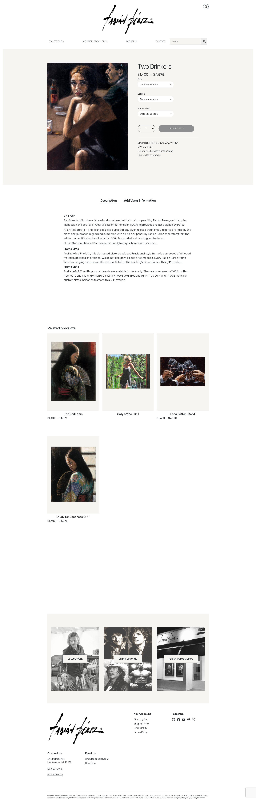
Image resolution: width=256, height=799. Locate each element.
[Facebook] (178, 719)
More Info (60, 425)
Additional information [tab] (140, 200)
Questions (90, 763)
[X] (193, 719)
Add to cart (176, 128)
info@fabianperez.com (96, 759)
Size (140, 79)
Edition (141, 93)
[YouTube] (183, 719)
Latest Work (75, 658)
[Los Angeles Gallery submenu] (106, 41)
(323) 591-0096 (54, 769)
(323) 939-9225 (55, 774)
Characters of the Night (160, 151)
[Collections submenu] (63, 41)
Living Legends (128, 658)
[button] (123, 67)
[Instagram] (173, 719)
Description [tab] (108, 200)
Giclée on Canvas (152, 155)
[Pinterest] (188, 719)
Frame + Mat (144, 108)
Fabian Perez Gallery (180, 658)
